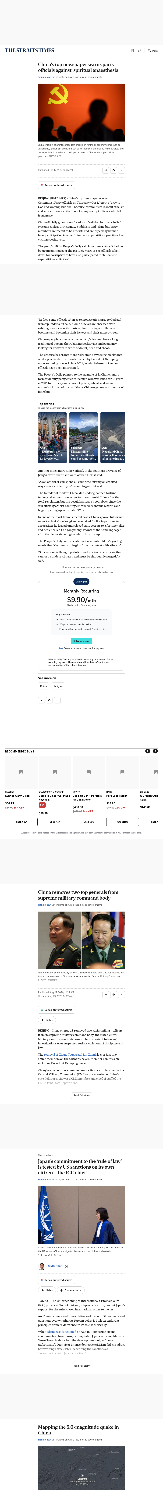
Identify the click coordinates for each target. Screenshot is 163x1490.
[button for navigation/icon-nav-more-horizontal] (121, 170)
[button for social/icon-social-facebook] (113, 170)
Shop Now (21, 822)
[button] (136, 50)
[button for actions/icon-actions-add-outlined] (67, 1266)
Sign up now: (44, 76)
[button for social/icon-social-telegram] (105, 170)
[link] (29, 50)
